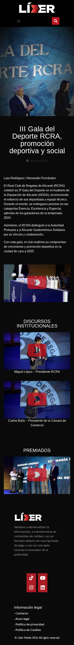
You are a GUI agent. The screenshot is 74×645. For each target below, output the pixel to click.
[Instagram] (31, 587)
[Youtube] (42, 578)
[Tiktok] (31, 578)
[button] (18, 21)
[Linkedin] (42, 587)
